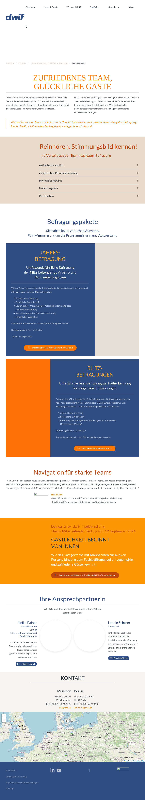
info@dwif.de (65, 707)
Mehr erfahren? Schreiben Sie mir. (97, 448)
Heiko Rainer (57, 494)
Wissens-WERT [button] (74, 7)
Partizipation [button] (46, 195)
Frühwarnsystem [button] (48, 188)
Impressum (11, 770)
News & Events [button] (51, 7)
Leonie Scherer (119, 622)
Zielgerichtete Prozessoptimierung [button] (58, 172)
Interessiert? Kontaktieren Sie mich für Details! (52, 347)
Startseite (30, 7)
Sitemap (9, 788)
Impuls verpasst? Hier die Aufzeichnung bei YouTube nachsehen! (87, 575)
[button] (25, 27)
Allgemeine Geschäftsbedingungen (22, 782)
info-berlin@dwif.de (83, 707)
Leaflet (127, 761)
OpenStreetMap (138, 761)
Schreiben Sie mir (28, 664)
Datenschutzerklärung (16, 776)
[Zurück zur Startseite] (15, 17)
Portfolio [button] (94, 7)
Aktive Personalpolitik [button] (51, 165)
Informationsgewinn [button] (50, 180)
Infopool (132, 7)
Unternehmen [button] (112, 7)
